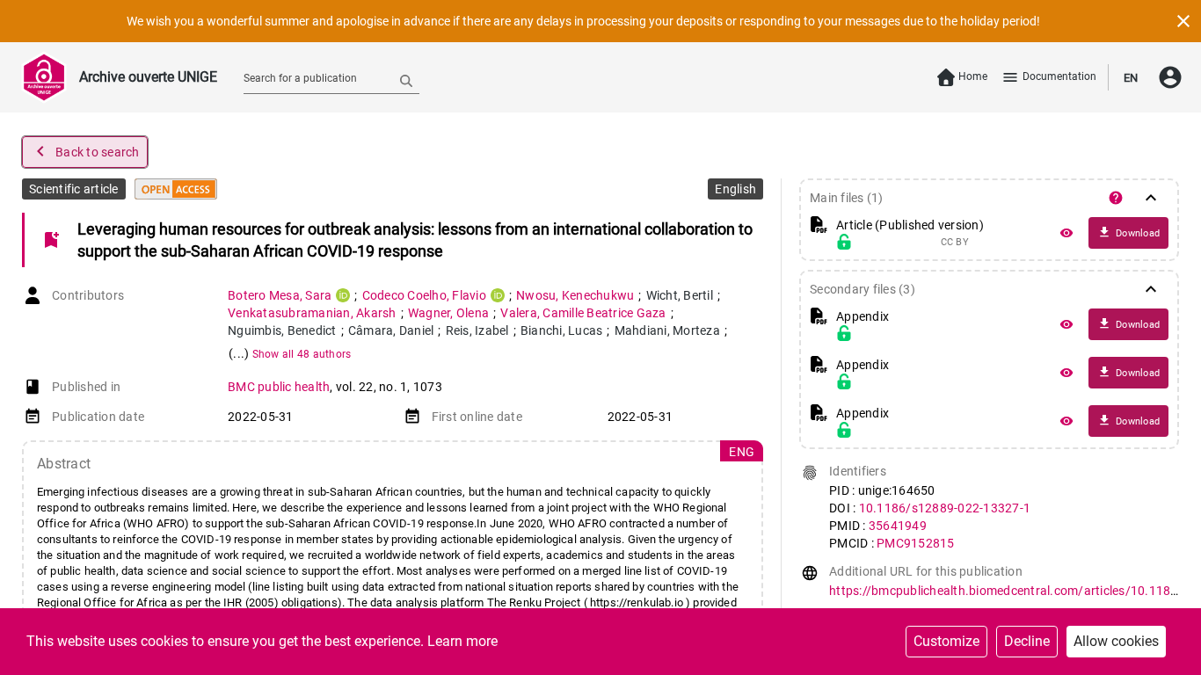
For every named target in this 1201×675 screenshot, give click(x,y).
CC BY (955, 242)
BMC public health (279, 387)
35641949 (898, 526)
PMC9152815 (916, 543)
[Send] (406, 80)
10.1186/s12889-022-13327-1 (945, 508)
